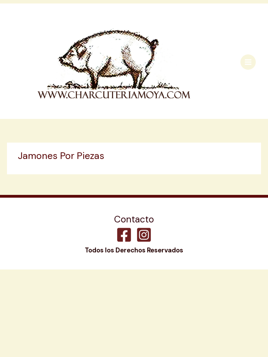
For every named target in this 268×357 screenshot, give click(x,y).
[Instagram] (144, 235)
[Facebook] (124, 235)
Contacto (134, 219)
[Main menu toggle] (248, 62)
